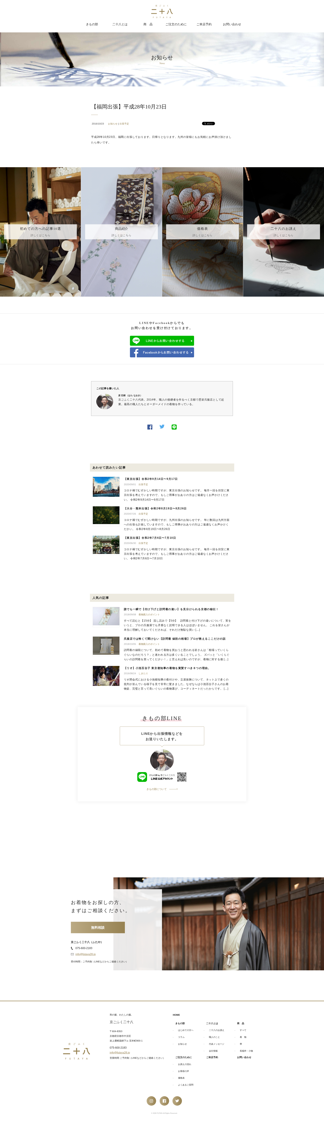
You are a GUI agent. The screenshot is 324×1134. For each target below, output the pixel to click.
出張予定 (124, 123)
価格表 (181, 1078)
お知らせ (112, 123)
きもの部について (156, 789)
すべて (243, 1030)
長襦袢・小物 (246, 1051)
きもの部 (92, 24)
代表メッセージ (216, 1044)
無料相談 (98, 927)
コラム (181, 1037)
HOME (176, 1015)
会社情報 (213, 1051)
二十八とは (120, 24)
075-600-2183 (83, 948)
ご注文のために (176, 24)
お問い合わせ (232, 24)
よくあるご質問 (185, 1085)
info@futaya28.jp (85, 954)
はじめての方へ (185, 1030)
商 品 (148, 24)
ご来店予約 (204, 24)
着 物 (243, 1037)
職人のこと (214, 1037)
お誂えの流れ (184, 1064)
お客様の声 (183, 1071)
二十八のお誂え (216, 1030)
